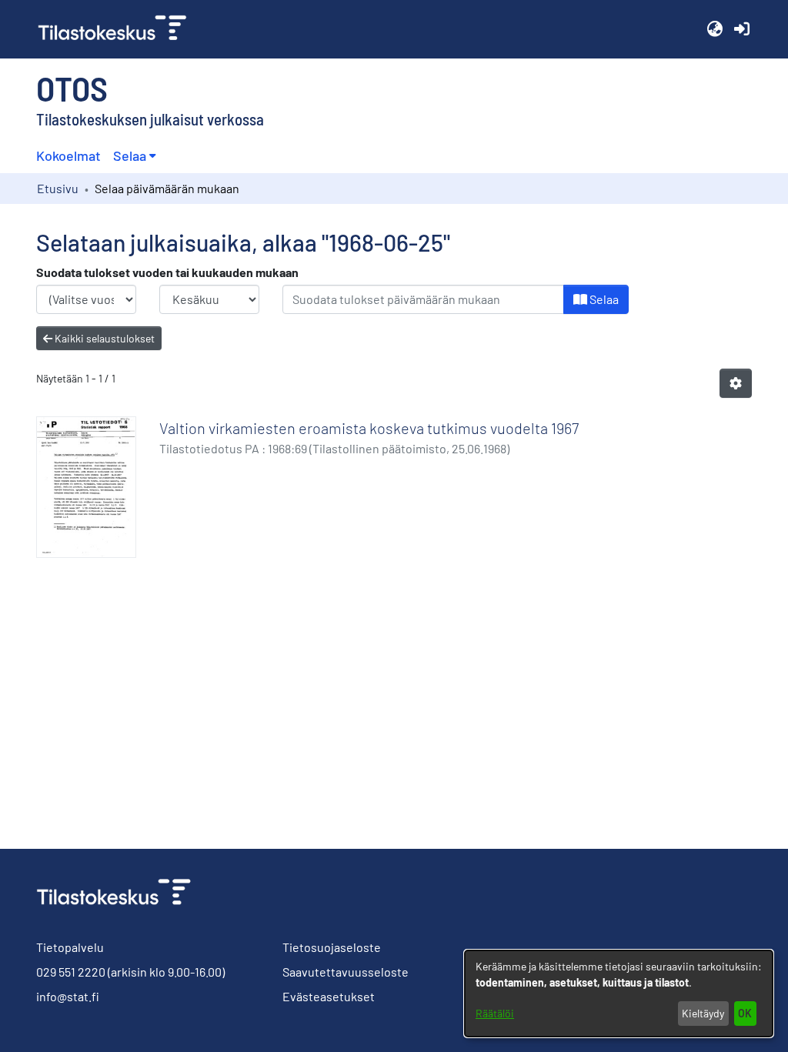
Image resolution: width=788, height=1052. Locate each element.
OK (745, 1013)
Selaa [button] (129, 155)
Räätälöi (495, 1013)
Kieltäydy (703, 1013)
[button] (714, 29)
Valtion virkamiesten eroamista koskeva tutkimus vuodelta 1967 (369, 428)
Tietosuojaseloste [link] (331, 947)
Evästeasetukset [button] (328, 996)
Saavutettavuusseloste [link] (345, 971)
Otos (72, 88)
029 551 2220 (70, 971)
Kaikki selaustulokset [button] (103, 338)
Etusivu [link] (57, 188)
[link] (118, 29)
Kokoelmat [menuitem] (68, 155)
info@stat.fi (67, 996)
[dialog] (619, 993)
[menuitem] (134, 155)
